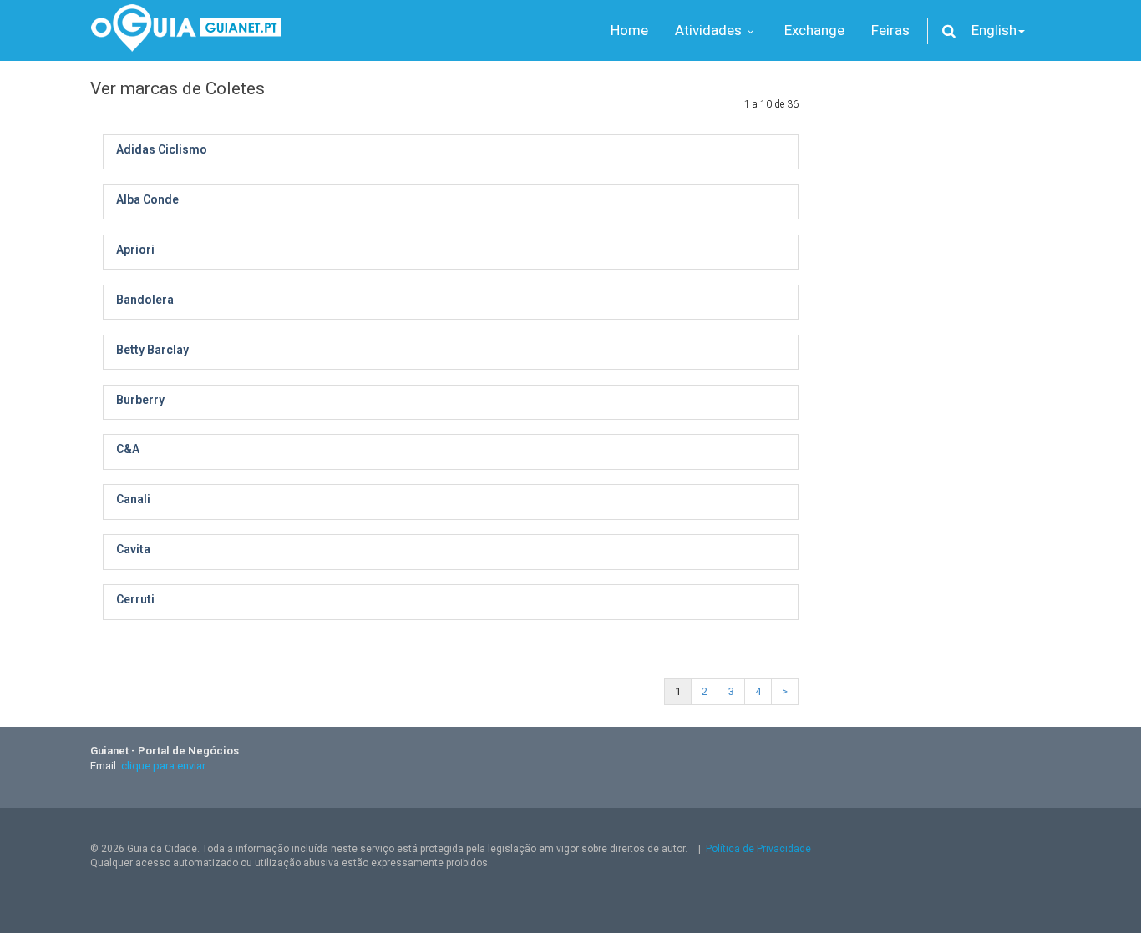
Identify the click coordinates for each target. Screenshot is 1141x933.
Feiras (890, 30)
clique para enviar (163, 765)
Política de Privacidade (758, 849)
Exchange (814, 30)
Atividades (710, 30)
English (994, 30)
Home (629, 30)
